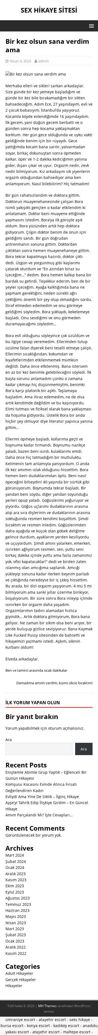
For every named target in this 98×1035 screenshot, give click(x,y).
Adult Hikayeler (19, 973)
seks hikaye (79, 1019)
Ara (8, 739)
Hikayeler (13, 985)
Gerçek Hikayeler (20, 979)
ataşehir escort (52, 1019)
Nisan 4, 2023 (20, 61)
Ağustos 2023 (17, 898)
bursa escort (12, 1025)
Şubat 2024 (15, 861)
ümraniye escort (20, 1019)
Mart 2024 (14, 855)
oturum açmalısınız (65, 728)
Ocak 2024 (14, 867)
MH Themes (47, 1006)
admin (43, 61)
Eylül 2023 (14, 892)
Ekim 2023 (14, 885)
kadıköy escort (66, 1025)
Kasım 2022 (15, 953)
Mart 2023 (14, 928)
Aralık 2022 (15, 947)
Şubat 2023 (15, 934)
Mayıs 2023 (15, 916)
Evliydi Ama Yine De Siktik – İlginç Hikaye (42, 796)
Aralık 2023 (15, 873)
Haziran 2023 (17, 910)
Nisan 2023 (15, 922)
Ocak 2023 (14, 941)
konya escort (38, 1025)
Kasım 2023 (15, 879)
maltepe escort (76, 1031)
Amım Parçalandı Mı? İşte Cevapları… (39, 814)
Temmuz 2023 (18, 904)
